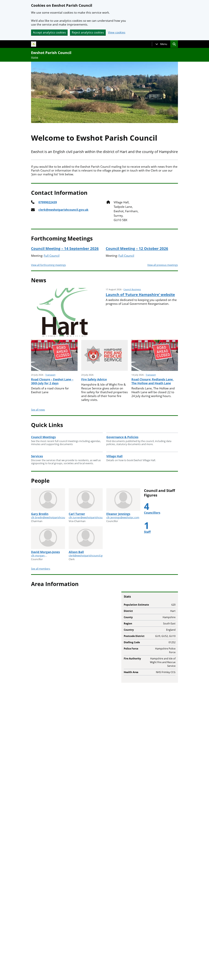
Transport (50, 374)
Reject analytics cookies (88, 32)
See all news (38, 409)
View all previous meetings (162, 265)
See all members (40, 568)
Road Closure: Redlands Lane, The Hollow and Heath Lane (152, 381)
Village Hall (114, 456)
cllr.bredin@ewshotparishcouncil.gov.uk (54, 517)
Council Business (132, 289)
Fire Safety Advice (94, 379)
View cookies (116, 32)
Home (34, 57)
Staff (147, 532)
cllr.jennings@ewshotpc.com (122, 517)
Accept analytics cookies (49, 32)
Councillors (152, 513)
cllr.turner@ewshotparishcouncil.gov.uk (92, 517)
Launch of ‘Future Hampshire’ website (140, 294)
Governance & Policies (122, 437)
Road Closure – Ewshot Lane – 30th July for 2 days (52, 381)
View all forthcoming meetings (48, 265)
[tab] (161, 44)
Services (37, 456)
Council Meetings (43, 437)
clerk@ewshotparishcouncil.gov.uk (63, 210)
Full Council (52, 256)
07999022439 (47, 202)
